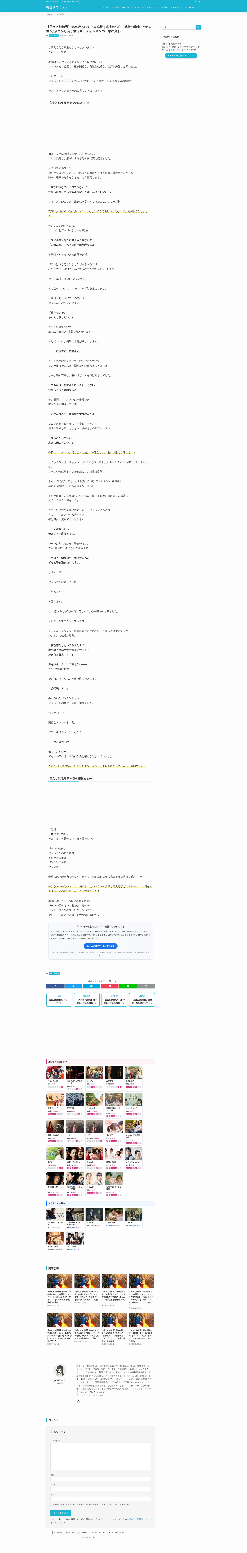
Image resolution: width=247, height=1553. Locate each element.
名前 (52, 1475)
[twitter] (78, 1400)
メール (53, 1485)
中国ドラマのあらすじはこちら (181, 56)
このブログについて (96, 1533)
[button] (55, 986)
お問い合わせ (82, 1533)
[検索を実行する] (198, 27)
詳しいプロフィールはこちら (89, 1395)
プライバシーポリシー (115, 1533)
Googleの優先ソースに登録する (100, 946)
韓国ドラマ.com (57, 7)
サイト (53, 1495)
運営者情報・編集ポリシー (64, 1533)
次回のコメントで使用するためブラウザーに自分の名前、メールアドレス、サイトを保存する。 (92, 1504)
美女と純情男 (53, 35)
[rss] (195, 1)
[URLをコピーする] (146, 986)
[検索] (199, 1)
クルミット (60, 1380)
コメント (55, 1441)
